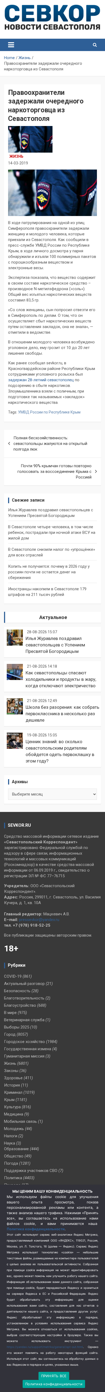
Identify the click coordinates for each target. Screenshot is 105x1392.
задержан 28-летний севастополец (41, 379)
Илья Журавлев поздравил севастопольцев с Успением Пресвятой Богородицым (55, 645)
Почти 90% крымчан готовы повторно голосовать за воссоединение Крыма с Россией (55, 471)
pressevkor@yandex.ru (39, 919)
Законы (11, 1070)
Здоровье (13, 1078)
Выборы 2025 (16, 1027)
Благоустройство (20, 1005)
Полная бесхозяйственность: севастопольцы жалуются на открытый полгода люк (50, 444)
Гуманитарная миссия (24, 1056)
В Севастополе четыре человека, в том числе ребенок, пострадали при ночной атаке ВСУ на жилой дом (51, 532)
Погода (11, 1163)
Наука (9, 1143)
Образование (16, 1148)
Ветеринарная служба (24, 1019)
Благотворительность (24, 998)
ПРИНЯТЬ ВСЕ (54, 1376)
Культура (12, 1107)
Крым (9, 1099)
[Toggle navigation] (11, 45)
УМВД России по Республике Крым (49, 412)
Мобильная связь (20, 1121)
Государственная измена (27, 1048)
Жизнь (16, 156)
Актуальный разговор (24, 983)
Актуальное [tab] (53, 617)
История (12, 1085)
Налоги (10, 1136)
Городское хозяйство (24, 1041)
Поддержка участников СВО (30, 1170)
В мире (10, 1012)
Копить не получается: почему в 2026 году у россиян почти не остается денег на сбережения (49, 572)
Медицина (13, 1114)
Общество (13, 1156)
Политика (13, 1177)
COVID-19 (13, 976)
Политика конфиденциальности (36, 1229)
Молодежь (14, 1128)
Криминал (13, 1092)
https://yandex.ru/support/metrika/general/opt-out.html (45, 1347)
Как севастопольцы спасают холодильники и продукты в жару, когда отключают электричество (61, 679)
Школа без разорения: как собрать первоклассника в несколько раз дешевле (62, 713)
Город (10, 1034)
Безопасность (17, 990)
